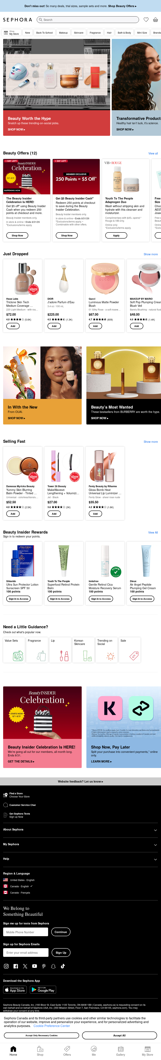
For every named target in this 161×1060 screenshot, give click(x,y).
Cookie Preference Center (52, 1026)
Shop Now (17, 235)
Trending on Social (104, 642)
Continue (61, 932)
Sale (123, 640)
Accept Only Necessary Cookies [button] (42, 1035)
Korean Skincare (79, 642)
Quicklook (12, 278)
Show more (151, 254)
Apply (116, 235)
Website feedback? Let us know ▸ (80, 781)
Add (13, 326)
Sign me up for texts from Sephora (26, 923)
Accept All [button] (119, 1035)
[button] (32, 1026)
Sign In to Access (18, 599)
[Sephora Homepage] (17, 20)
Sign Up (61, 952)
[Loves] (146, 19)
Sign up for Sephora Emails (21, 944)
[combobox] (88, 19)
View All (153, 532)
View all (153, 153)
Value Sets (11, 640)
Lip (53, 640)
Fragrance (34, 640)
